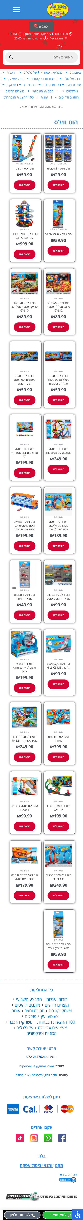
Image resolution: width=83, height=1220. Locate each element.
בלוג (42, 1156)
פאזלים (30, 1016)
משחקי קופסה (53, 72)
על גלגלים (30, 72)
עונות (44, 97)
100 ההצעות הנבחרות (19, 97)
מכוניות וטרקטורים (42, 78)
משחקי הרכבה (20, 1022)
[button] (16, 10)
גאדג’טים (72, 91)
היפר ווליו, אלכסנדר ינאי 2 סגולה (36, 1075)
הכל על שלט (71, 78)
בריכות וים (29, 85)
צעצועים (75, 72)
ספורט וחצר (73, 85)
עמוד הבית (57, 106)
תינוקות (11, 85)
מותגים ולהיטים (69, 97)
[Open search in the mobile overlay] (41, 57)
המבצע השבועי (43, 91)
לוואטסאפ (58, 1214)
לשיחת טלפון (20, 1214)
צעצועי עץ (14, 78)
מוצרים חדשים (14, 91)
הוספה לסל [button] (58, 185)
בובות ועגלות (51, 85)
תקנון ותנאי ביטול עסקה (41, 1165)
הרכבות (11, 72)
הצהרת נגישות (68, 1174)
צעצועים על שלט (52, 1027)
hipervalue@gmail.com (36, 1066)
